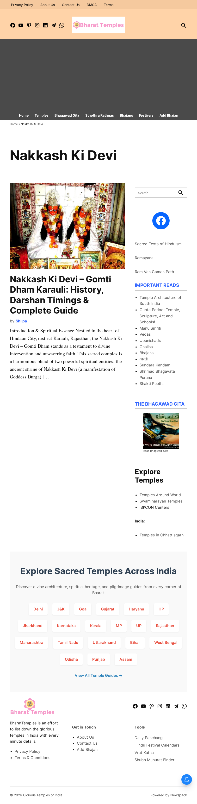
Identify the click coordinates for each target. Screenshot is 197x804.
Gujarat (107, 609)
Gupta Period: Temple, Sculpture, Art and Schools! (160, 315)
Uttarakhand (104, 642)
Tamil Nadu (68, 642)
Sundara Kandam (155, 365)
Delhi (38, 609)
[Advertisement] (98, 74)
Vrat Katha (144, 752)
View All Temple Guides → (99, 675)
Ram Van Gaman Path (154, 271)
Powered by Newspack (168, 795)
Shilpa (21, 321)
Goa (82, 609)
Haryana (136, 609)
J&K (61, 609)
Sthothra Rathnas (99, 115)
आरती (144, 359)
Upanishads (150, 340)
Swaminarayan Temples (161, 501)
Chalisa (146, 346)
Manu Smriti (150, 328)
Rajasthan (165, 625)
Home (24, 115)
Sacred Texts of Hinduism (158, 243)
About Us (47, 5)
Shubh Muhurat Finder (154, 759)
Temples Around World (160, 494)
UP (139, 625)
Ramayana (144, 257)
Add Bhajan (169, 115)
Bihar (135, 642)
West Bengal (165, 642)
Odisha (71, 659)
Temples (42, 115)
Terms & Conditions (32, 757)
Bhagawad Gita (67, 115)
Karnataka (66, 625)
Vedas (145, 334)
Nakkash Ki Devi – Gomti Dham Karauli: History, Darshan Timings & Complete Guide (60, 295)
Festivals (146, 115)
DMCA (92, 5)
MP (119, 625)
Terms (108, 5)
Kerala (95, 625)
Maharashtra (31, 642)
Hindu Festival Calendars (157, 745)
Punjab (98, 659)
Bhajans (126, 115)
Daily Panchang (149, 737)
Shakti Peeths (152, 383)
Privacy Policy (22, 5)
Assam (125, 659)
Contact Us (71, 5)
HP (161, 609)
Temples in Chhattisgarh (162, 535)
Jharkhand (33, 625)
